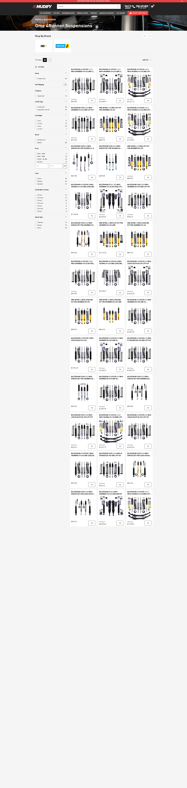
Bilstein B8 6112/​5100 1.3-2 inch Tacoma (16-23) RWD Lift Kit (138, 493)
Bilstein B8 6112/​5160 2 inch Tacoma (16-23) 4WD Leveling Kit (110, 262)
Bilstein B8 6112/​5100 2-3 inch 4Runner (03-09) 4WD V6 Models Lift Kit (139, 301)
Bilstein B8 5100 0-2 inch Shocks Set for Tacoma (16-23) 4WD (83, 147)
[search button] (118, 6)
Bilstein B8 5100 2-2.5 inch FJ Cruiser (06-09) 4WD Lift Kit (110, 454)
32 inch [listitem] (39, 195)
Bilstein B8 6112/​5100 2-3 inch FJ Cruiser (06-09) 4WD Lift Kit (139, 339)
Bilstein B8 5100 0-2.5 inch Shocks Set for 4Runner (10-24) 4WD (82, 224)
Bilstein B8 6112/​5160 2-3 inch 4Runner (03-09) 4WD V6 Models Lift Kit (111, 339)
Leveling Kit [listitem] (40, 107)
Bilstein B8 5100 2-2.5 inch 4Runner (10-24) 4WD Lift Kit (82, 109)
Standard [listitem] (40, 184)
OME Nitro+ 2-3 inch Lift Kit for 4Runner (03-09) (138, 147)
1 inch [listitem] (39, 120)
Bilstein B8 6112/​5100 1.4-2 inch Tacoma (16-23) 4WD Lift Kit (138, 109)
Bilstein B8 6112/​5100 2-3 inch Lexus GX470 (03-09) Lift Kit (139, 416)
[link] (83, 85)
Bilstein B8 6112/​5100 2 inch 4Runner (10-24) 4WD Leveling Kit (83, 454)
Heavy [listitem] (39, 178)
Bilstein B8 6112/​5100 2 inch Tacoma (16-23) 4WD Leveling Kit (82, 186)
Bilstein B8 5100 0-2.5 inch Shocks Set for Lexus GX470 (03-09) (82, 493)
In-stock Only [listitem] (41, 78)
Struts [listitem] (39, 228)
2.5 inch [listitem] (39, 129)
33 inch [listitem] (39, 200)
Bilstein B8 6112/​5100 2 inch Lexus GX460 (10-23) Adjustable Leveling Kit (82, 339)
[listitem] (51, 154)
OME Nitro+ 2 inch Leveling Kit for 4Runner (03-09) (82, 301)
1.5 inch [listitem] (39, 123)
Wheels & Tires (82, 13)
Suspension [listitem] (41, 96)
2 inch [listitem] (39, 126)
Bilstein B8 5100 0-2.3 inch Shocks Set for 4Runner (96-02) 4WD (82, 378)
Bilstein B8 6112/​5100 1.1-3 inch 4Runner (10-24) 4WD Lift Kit (83, 70)
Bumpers (94, 13)
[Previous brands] (145, 36)
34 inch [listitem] (39, 206)
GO (65, 166)
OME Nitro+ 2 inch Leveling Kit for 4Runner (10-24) (138, 224)
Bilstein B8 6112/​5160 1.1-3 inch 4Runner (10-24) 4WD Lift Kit (111, 70)
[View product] (91, 100)
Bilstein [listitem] (39, 142)
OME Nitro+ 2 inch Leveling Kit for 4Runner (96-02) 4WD (110, 301)
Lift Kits (56, 13)
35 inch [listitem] (39, 211)
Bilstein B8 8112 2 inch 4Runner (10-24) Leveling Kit (110, 493)
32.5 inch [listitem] (40, 197)
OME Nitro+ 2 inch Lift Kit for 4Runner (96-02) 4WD (111, 224)
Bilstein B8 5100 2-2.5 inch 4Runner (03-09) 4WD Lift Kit (138, 186)
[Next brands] (150, 36)
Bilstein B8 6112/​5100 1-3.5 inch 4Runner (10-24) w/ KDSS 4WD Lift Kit (82, 262)
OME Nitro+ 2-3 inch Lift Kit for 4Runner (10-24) (110, 109)
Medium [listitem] (39, 181)
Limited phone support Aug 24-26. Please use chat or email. (93, 1)
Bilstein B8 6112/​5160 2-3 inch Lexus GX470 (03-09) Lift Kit (139, 262)
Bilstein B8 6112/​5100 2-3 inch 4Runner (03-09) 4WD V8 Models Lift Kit (111, 378)
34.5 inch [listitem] (40, 208)
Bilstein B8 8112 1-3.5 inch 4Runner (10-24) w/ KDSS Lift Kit (110, 186)
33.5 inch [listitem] (40, 203)
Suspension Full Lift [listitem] (43, 109)
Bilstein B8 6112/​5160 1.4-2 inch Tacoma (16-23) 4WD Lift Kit (138, 70)
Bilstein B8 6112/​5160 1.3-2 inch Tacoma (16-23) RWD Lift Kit (110, 416)
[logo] (42, 6)
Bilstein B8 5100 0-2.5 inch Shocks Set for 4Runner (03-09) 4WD (138, 378)
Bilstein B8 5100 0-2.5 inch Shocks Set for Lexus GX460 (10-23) (138, 454)
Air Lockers (121, 13)
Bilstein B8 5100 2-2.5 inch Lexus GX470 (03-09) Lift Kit (82, 416)
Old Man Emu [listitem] (41, 140)
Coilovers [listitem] (40, 222)
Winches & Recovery (107, 13)
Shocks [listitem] (39, 225)
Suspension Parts (68, 13)
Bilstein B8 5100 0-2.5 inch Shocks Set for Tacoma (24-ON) (110, 147)
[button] (152, 6)
